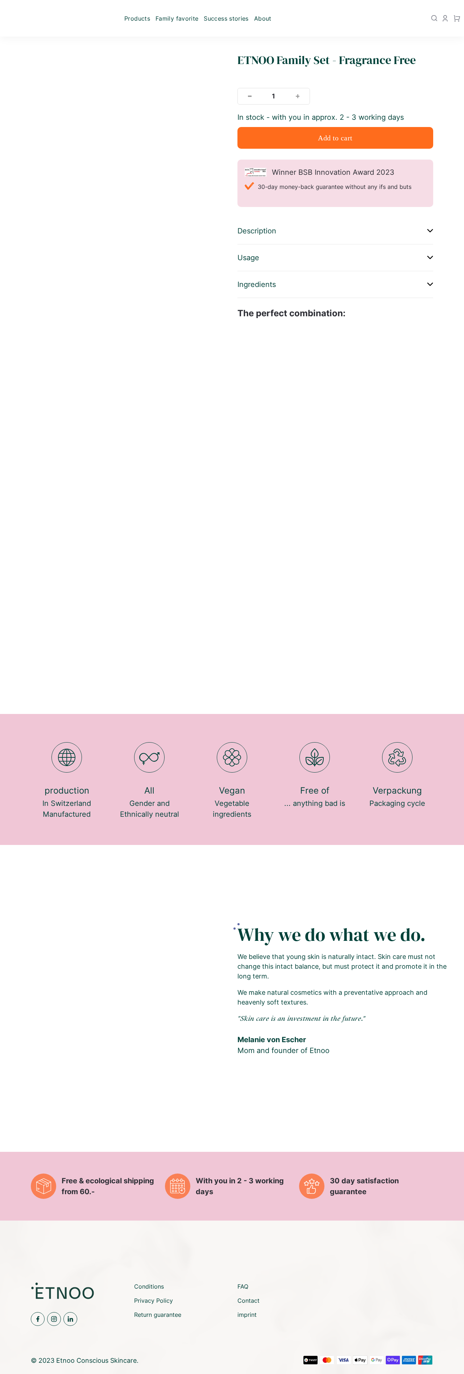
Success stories (226, 18)
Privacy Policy (153, 1300)
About (263, 18)
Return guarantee (157, 1314)
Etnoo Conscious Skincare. (97, 1360)
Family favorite (177, 18)
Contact (248, 1300)
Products (137, 18)
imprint (247, 1314)
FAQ (242, 1286)
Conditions (149, 1286)
